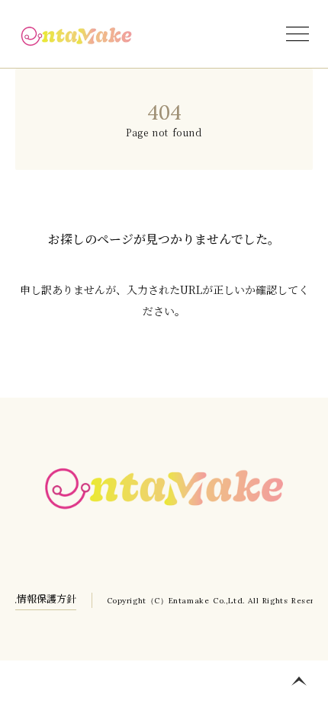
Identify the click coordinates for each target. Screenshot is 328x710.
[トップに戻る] (299, 681)
